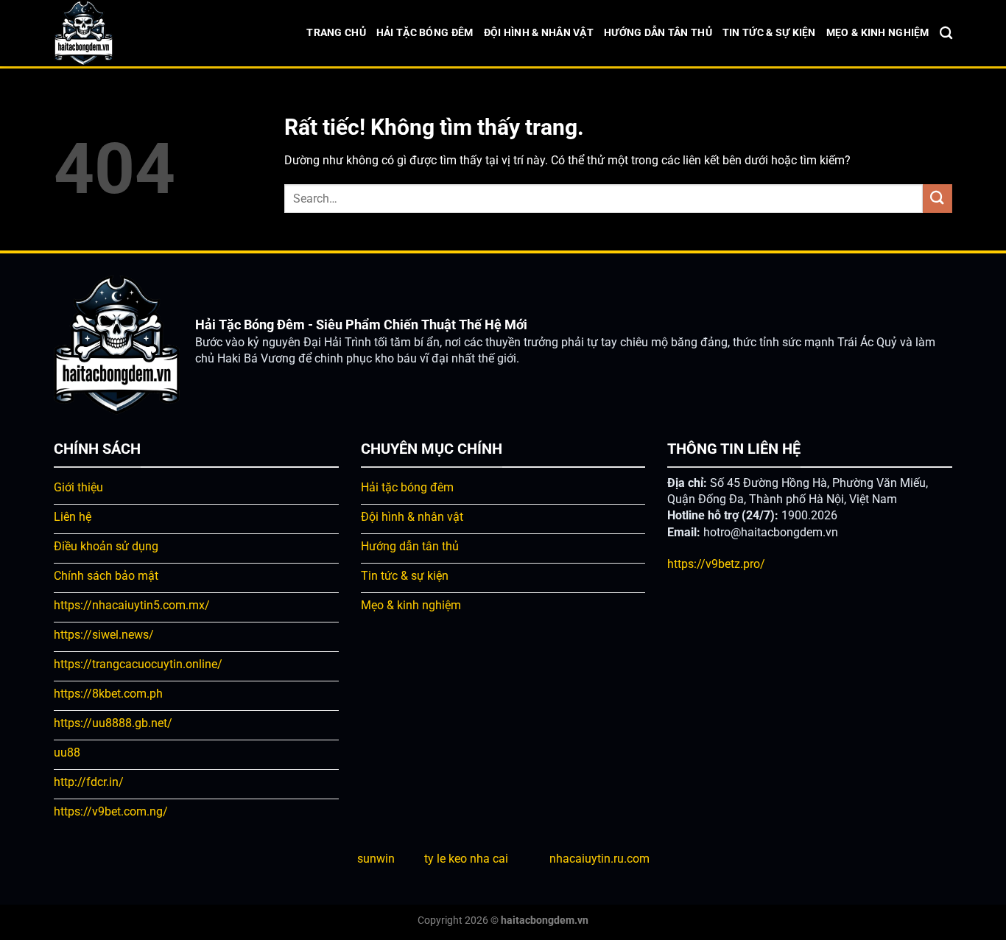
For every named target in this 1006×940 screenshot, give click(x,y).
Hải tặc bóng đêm (425, 33)
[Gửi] (937, 198)
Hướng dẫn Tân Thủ (658, 33)
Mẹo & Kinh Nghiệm (877, 33)
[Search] (946, 33)
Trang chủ (336, 33)
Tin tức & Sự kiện (769, 33)
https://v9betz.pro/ (716, 564)
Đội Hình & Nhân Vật (539, 33)
